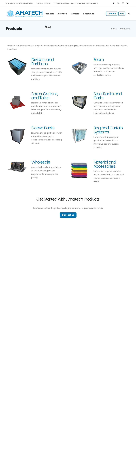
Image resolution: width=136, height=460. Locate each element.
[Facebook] (114, 3)
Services (62, 13)
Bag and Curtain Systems (108, 130)
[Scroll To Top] (131, 457)
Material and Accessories (105, 164)
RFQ (122, 13)
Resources (88, 13)
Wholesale (40, 162)
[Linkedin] (128, 3)
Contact (112, 13)
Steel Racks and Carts (108, 96)
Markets (75, 13)
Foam (99, 59)
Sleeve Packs (42, 128)
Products (49, 13)
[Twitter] (118, 3)
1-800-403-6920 (43, 3)
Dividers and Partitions (42, 62)
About (48, 27)
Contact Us (68, 214)
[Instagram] (123, 3)
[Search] (129, 13)
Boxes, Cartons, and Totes (44, 96)
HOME (114, 29)
